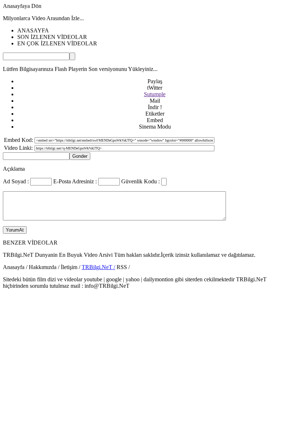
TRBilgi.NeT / (98, 267)
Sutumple (154, 94)
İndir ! (155, 107)
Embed (155, 120)
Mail (155, 101)
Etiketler (154, 114)
